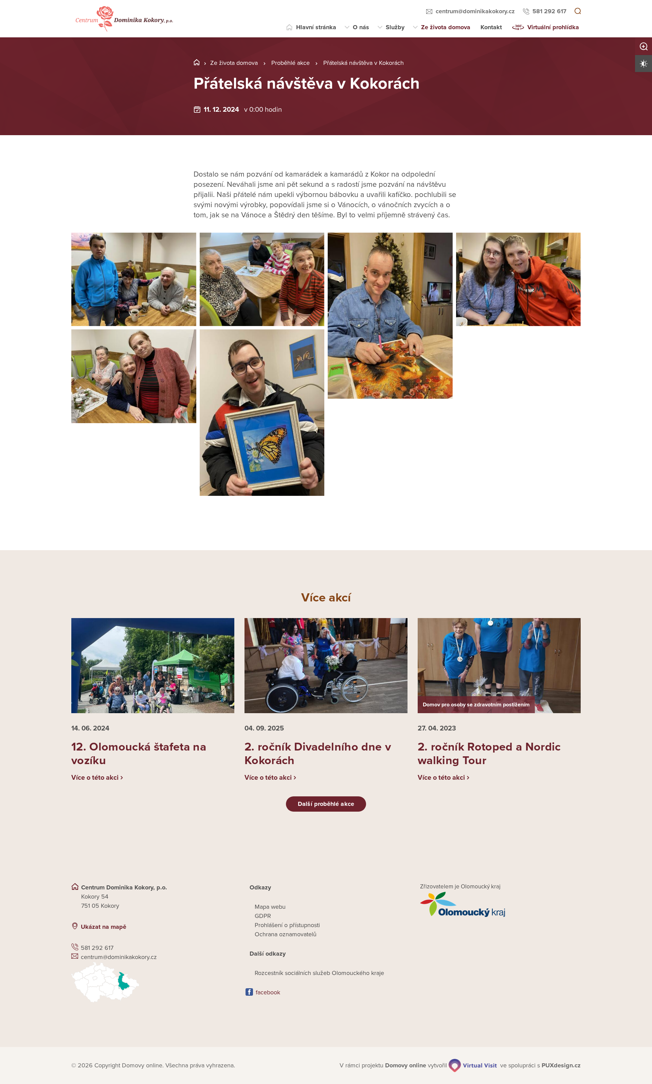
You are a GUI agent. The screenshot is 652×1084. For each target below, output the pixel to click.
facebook (268, 992)
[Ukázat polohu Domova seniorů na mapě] (151, 982)
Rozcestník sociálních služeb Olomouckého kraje (319, 973)
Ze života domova (445, 27)
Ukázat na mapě (103, 927)
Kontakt (491, 27)
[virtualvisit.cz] (473, 1065)
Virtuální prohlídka (553, 27)
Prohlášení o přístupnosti (287, 925)
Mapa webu (270, 906)
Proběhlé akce (290, 63)
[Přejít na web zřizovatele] (500, 904)
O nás (361, 27)
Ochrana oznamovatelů (285, 934)
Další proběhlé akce (326, 804)
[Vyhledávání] (578, 11)
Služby (395, 27)
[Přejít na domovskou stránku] (123, 19)
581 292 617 (549, 11)
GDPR (263, 916)
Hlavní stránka (316, 27)
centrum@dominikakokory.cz (475, 11)
